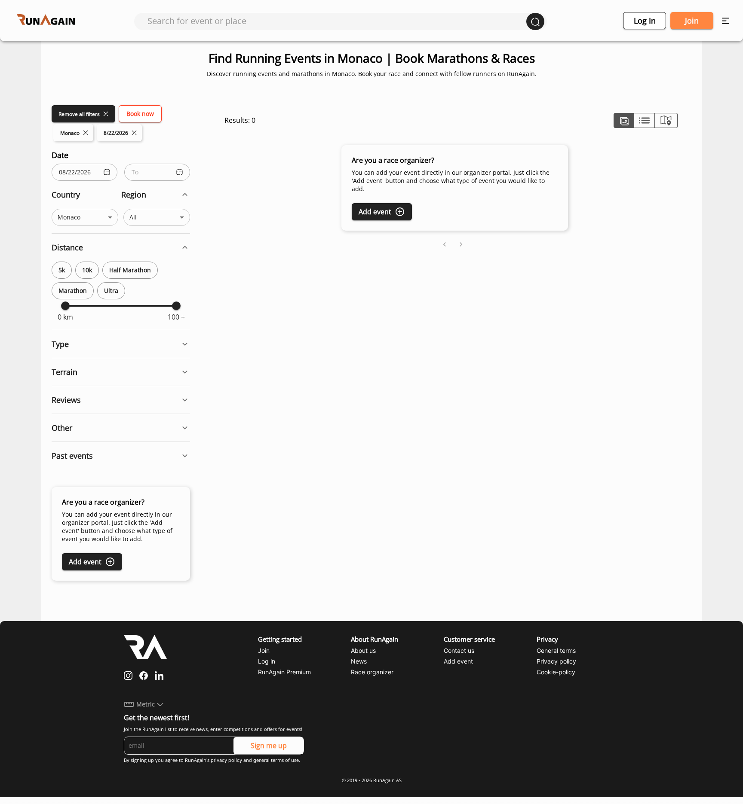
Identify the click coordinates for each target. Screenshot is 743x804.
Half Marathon (130, 270)
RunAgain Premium (284, 672)
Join (692, 20)
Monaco (70, 133)
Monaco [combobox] (69, 217)
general (261, 760)
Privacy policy (556, 661)
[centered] (644, 120)
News (359, 661)
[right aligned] (666, 120)
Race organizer (372, 672)
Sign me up (269, 745)
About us (363, 650)
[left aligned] (624, 120)
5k (61, 270)
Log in (645, 20)
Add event (85, 561)
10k (87, 270)
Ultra (111, 290)
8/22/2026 (116, 133)
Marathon (72, 290)
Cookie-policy (556, 672)
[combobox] (336, 21)
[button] (121, 195)
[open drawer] (725, 21)
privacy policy (226, 760)
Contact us (459, 650)
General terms (556, 650)
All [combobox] (133, 217)
